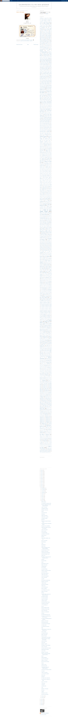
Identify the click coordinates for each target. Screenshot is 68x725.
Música (49, 338)
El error (43, 606)
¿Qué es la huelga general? (48, 29)
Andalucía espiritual (43, 136)
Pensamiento (45, 365)
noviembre (43, 489)
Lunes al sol (42, 320)
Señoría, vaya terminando (45, 611)
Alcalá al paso (44, 132)
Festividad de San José (45, 622)
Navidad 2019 (44, 343)
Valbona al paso (42, 435)
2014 (42, 486)
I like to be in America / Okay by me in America (46, 528)
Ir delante (48, 275)
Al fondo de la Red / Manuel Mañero (46, 108)
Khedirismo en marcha (44, 278)
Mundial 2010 (46, 337)
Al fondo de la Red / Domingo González (46, 81)
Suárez (42, 562)
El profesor (43, 676)
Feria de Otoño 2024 (43, 249)
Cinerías (49, 188)
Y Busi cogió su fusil (45, 574)
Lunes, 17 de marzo (44, 646)
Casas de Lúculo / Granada (47, 173)
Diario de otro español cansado (45, 212)
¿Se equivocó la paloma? (44, 43)
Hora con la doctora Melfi (44, 270)
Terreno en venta (44, 664)
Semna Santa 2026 (48, 407)
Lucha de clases (49, 319)
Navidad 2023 (42, 345)
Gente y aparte (45, 259)
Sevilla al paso (42, 409)
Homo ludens (45, 269)
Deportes (50, 207)
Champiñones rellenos (45, 508)
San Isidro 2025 (46, 390)
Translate (46, 13)
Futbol (45, 256)
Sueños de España (44, 657)
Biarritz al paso (47, 157)
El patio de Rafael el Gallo (45, 607)
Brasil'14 (43, 159)
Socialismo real (43, 411)
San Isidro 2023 (47, 389)
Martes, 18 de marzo (44, 634)
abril (42, 499)
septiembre (43, 492)
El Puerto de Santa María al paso (45, 218)
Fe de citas (47, 240)
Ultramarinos (49, 432)
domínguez (41, 213)
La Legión (43, 670)
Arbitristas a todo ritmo (46, 143)
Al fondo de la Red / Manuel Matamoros (45, 109)
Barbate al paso (48, 151)
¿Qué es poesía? (43, 36)
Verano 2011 (46, 438)
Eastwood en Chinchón (45, 584)
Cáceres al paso (42, 163)
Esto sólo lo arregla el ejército (45, 234)
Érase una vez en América (48, 227)
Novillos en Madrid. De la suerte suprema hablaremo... (46, 505)
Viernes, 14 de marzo (45, 672)
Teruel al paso (50, 424)
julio (42, 495)
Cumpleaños (41, 201)
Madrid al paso (42, 322)
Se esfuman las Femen (45, 596)
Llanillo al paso (50, 295)
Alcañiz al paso (49, 132)
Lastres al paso (48, 293)
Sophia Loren (43, 585)
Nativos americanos (42, 339)
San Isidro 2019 (45, 388)
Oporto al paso (42, 357)
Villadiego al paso (46, 443)
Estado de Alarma (49, 232)
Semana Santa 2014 (43, 400)
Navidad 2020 (50, 343)
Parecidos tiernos (49, 362)
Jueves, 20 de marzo (44, 610)
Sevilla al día (49, 408)
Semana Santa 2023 (45, 405)
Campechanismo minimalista (46, 552)
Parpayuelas (48, 363)
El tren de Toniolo (44, 635)
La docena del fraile (44, 571)
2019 (42, 479)
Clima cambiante (42, 189)
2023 (42, 474)
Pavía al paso (41, 365)
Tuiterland (41, 432)
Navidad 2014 (44, 341)
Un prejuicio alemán (44, 518)
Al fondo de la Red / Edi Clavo (45, 82)
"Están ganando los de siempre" (46, 637)
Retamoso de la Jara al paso (47, 377)
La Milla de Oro (44, 685)
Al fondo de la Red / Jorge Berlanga (44, 100)
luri (44, 320)
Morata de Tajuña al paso (43, 336)
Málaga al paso (45, 324)
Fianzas (43, 662)
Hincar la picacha (47, 264)
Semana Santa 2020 (49, 403)
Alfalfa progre (41, 133)
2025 (42, 471)
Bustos (44, 162)
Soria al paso (45, 412)
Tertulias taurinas (45, 424)
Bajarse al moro (48, 150)
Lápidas (43, 691)
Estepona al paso (50, 233)
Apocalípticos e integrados (43, 141)
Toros (44, 429)
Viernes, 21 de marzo (45, 599)
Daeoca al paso (44, 202)
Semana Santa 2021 (43, 404)
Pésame (45, 367)
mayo (43, 497)
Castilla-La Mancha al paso (46, 185)
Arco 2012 (42, 144)
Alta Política (46, 134)
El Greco (43, 592)
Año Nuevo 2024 (47, 140)
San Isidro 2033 (46, 391)
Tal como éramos (45, 413)
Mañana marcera (44, 535)
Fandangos (49, 239)
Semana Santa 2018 (47, 402)
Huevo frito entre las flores (45, 661)
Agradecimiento (44, 52)
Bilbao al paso (44, 158)
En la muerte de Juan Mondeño (45, 225)
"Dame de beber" (44, 582)
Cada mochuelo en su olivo (48, 163)
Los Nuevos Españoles (43, 316)
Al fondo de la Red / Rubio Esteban (44, 120)
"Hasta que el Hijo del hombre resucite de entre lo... (46, 654)
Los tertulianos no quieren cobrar (46, 503)
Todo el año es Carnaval (44, 427)
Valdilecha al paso (48, 436)
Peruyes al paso (42, 367)
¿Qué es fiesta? (47, 24)
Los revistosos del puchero (46, 317)
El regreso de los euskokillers (46, 525)
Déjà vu (48, 206)
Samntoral (42, 383)
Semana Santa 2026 (42, 407)
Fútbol (48, 256)
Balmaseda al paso (42, 151)
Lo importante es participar (45, 296)
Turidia (46, 432)
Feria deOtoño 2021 (47, 252)
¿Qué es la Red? (45, 31)
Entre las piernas (44, 531)
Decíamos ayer (42, 205)
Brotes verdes (41, 160)
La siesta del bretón (44, 532)
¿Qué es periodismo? (48, 35)
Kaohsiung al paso (49, 277)
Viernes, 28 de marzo (45, 529)
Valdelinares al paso (42, 436)
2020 (42, 45)
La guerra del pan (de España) (46, 623)
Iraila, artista (43, 675)
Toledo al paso (46, 428)
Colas (42, 543)
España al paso (48, 228)
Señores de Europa (44, 641)
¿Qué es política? (48, 36)
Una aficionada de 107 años (45, 549)
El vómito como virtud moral (46, 677)
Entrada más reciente (19, 44)
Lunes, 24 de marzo (44, 577)
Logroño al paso (43, 299)
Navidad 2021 (43, 344)
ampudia (43, 135)
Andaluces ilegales (44, 600)
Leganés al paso (45, 294)
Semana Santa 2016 (45, 401)
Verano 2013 (44, 439)
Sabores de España (44, 381)
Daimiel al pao (49, 202)
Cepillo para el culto (45, 187)
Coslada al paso (44, 196)
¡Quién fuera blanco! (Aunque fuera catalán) (46, 639)
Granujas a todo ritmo (48, 261)
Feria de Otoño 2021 (48, 247)
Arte (44, 145)
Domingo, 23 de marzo (45, 581)
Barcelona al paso (42, 152)
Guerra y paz (46, 263)
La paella (43, 578)
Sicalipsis (47, 409)
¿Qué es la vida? (48, 34)
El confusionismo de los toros (46, 614)
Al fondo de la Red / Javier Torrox (46, 99)
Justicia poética (42, 277)
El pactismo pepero (44, 665)
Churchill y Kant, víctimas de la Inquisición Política (46, 595)
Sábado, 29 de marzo (44, 515)
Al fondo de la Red (45, 55)
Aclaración (48, 50)
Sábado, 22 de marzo (44, 591)
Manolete (43, 325)
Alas (40, 132)
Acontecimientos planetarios (43, 51)
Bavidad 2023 (43, 153)
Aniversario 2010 (47, 138)
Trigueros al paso (48, 430)
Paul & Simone (44, 541)
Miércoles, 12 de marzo (45, 688)
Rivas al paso (47, 379)
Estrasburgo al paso (49, 237)
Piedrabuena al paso (45, 368)
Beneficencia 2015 (49, 156)
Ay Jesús (41, 150)
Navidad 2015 (49, 341)
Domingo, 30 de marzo (45, 509)
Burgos (50, 160)
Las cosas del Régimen (43, 291)
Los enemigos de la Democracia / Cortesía (46, 304)
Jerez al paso (45, 276)
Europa (46, 238)
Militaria (44, 332)
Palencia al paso (42, 359)
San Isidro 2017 (45, 387)
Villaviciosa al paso (43, 445)
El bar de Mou (44, 214)
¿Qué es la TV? (42, 33)
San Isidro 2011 (45, 384)
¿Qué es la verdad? (42, 34)
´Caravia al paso (47, 44)
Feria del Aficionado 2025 (45, 250)
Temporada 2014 (48, 417)
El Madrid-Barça (44, 566)
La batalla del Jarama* (45, 633)
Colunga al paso (49, 190)
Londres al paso (49, 299)
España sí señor (47, 230)
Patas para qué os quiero (48, 364)
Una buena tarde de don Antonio (46, 647)
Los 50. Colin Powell (45, 587)
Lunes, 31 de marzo (44, 507)
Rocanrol (44, 380)
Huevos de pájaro (47, 271)
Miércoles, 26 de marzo (45, 551)
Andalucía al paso (48, 135)
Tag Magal (41, 413)
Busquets (43, 536)
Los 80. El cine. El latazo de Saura (46, 669)
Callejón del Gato (48, 164)
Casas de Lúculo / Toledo (46, 182)
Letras (41, 295)
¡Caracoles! (43, 684)
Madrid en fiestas (45, 323)
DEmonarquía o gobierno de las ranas (44, 207)
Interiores (45, 275)
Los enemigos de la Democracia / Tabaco (45, 312)
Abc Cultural (46, 49)
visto (46, 446)
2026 (42, 470)
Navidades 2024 (46, 346)
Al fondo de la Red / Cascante (47, 73)
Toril (42, 687)
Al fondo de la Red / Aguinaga (46, 57)
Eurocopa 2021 (42, 238)
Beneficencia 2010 (44, 155)
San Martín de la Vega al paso (44, 392)
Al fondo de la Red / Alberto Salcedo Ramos (46, 59)
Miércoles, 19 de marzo (45, 620)
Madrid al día (47, 321)
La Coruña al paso (48, 280)
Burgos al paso (42, 161)
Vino (46, 445)
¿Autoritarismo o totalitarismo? (43, 21)
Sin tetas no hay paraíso (45, 694)
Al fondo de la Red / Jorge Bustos (46, 101)
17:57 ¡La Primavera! (45, 604)
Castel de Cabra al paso (46, 184)
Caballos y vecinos (48, 162)
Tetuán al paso (42, 425)
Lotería (41, 319)
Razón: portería (44, 501)
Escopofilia (42, 228)
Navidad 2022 (48, 344)
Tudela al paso (49, 431)
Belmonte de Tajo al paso (46, 154)
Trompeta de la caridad (43, 431)
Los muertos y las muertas (46, 315)
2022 (42, 475)
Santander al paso (48, 394)
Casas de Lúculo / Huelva (43, 174)
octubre (43, 490)
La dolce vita (46, 281)
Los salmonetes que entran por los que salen (45, 318)
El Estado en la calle (44, 692)
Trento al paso (43, 430)
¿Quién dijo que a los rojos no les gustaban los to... (46, 630)
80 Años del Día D (47, 46)
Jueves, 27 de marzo (44, 540)
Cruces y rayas (42, 198)
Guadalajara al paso (42, 262)
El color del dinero (44, 215)
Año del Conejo (47, 139)
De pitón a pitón (46, 204)
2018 (42, 481)
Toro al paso (41, 429)
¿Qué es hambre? (46, 25)
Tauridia (43, 415)
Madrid (47, 320)
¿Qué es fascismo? (42, 24)
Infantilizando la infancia (45, 649)
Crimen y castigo (43, 197)
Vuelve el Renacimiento (42, 452)
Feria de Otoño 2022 (42, 248)
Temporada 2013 (42, 417)
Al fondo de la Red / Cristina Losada (46, 76)
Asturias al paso (42, 146)
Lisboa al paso (45, 295)
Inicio (28, 44)
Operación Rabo (43, 356)
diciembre (43, 488)
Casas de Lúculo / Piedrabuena (47, 178)
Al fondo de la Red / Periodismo (47, 118)
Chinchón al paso (44, 188)
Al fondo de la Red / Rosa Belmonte (46, 119)
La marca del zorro (44, 512)
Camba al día (42, 165)
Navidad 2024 (48, 345)
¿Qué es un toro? (45, 39)
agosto (43, 493)
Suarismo (43, 559)
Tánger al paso (47, 414)
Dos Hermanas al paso (45, 213)
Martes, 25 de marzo (44, 564)
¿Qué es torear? (42, 37)
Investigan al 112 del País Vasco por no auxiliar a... (46, 616)
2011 (42, 701)
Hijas (42, 627)
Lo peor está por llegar (46, 297)
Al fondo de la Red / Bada (45, 68)
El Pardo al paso (49, 216)
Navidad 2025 (41, 346)
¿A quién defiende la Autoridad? (45, 20)
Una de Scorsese (42, 433)
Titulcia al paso (48, 426)
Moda (47, 333)
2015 (42, 485)
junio (43, 496)
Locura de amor (49, 298)
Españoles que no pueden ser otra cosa (46, 231)
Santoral (42, 396)
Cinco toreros (43, 650)
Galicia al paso (49, 257)
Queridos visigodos (44, 643)
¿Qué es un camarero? (43, 38)
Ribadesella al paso (42, 379)
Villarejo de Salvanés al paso (48, 444)
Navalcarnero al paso (42, 340)
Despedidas (45, 208)
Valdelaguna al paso (48, 435)
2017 (40, 45)
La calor (49, 279)
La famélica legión (48, 283)
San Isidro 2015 (45, 386)
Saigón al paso (44, 382)
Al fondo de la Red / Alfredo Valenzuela (46, 60)
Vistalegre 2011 (42, 446)
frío (48, 253)
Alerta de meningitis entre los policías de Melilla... (46, 548)
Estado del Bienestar (43, 233)
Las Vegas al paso (46, 292)
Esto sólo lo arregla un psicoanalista (44, 235)
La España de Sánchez (48, 282)
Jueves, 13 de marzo (44, 681)
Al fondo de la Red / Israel (47, 93)
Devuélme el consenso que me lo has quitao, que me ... (46, 557)
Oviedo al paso (49, 358)
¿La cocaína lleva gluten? (45, 673)
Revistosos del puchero (43, 378)
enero (43, 697)
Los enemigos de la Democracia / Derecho (46, 305)
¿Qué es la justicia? (44, 30)
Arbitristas (41, 143)
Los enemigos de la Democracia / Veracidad (45, 313)
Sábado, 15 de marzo (44, 660)
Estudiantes (43, 514)
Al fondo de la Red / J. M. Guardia (46, 95)
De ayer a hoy (45, 203)
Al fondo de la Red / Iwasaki (43, 94)
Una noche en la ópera (48, 433)
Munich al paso (45, 338)
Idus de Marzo (45, 273)
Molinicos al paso (44, 334)
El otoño (45, 216)
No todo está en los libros (48, 350)
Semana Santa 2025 (47, 406)
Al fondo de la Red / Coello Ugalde (45, 74)
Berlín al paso (42, 157)
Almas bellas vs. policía (45, 516)
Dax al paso (41, 203)
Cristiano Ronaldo (48, 197)
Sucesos (50, 412)
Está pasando (43, 232)
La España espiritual (42, 283)
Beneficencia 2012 (44, 156)
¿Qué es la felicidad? (46, 28)
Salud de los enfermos (49, 382)
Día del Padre (49, 208)
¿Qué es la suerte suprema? (47, 32)
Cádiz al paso (43, 164)
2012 (42, 700)
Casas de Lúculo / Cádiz (43, 172)
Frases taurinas (45, 253)
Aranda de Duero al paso (47, 142)
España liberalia (42, 230)
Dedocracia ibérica (43, 206)
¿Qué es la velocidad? (48, 33)
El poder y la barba (49, 217)
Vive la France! (43, 448)
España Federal (49, 229)
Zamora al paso (48, 452)
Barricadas (43, 519)
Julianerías (49, 276)
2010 (42, 703)
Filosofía (41, 253)
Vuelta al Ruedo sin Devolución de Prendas (46, 451)
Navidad (47, 340)
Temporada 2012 (47, 416)
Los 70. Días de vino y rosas (46, 589)
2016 (42, 484)
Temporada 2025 (44, 423)
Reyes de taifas (49, 378)
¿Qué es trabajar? (48, 37)
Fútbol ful (41, 257)
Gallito (40, 258)
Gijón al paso (49, 259)
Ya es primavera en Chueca (45, 626)
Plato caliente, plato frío (45, 573)
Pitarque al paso (44, 369)
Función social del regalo (45, 255)
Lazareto (41, 294)
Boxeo (49, 158)
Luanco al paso (44, 319)
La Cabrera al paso (45, 279)
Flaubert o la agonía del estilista (46, 570)
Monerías (49, 334)
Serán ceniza (42, 408)
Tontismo (50, 428)
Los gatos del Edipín (43, 314)
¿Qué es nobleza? (42, 35)
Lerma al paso (50, 294)
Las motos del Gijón (44, 569)
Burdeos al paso (46, 160)
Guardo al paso (49, 262)
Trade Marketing (49, 429)
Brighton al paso (48, 159)
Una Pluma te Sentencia (44, 434)
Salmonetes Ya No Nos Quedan (34, 4)
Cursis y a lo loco (47, 201)
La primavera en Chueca (45, 603)
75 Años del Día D (47, 45)
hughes (41, 272)
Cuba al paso (46, 199)
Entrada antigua (36, 44)
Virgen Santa (50, 445)
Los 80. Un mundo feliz (45, 658)
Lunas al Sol (43, 642)
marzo (43, 500)
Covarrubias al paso (49, 196)
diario (40, 210)
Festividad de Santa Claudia (46, 602)
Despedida (42, 208)
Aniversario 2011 (42, 139)
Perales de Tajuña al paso (48, 366)
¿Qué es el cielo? (46, 22)
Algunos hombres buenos (48, 133)
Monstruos (41, 335)
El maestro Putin (44, 560)
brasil (40, 159)
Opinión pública (48, 356)
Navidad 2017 (46, 342)
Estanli (43, 511)
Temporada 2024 (49, 422)
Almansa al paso (42, 134)
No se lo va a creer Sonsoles (46, 347)
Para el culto (43, 360)
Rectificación (41, 377)
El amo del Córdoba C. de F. (46, 554)
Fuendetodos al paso (44, 254)
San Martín (50, 391)
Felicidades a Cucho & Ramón (46, 645)
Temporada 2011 (42, 416)
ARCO (51, 143)
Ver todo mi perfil (43, 714)
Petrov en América (44, 588)
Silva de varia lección (44, 410)
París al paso (43, 363)
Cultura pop (43, 683)
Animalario (44, 137)
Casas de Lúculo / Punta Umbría (44, 179)
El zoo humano (44, 567)
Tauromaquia (46, 415)
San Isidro (45, 383)
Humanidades (45, 272)
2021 (42, 477)
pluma (47, 369)
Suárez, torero (43, 546)
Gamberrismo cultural (45, 258)
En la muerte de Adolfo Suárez (46, 580)
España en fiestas (42, 229)
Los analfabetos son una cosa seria (44, 300)
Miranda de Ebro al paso (43, 333)
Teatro (50, 415)
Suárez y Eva (43, 555)
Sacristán (43, 613)
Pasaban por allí (42, 364)
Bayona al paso (47, 153)
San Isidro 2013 (45, 385)
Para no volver (46, 361)
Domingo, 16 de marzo (45, 652)
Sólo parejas (47, 411)
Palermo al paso (46, 359)
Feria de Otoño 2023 (49, 248)
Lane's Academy (44, 631)
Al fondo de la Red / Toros (46, 123)
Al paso (48, 131)
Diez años (43, 690)
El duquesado (43, 544)
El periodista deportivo (43, 217)
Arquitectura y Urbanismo (47, 144)
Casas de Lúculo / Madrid (45, 175)
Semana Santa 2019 (42, 403)
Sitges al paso (50, 410)
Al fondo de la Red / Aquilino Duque (46, 63)
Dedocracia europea (49, 205)
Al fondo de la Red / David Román (47, 80)
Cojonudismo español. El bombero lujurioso (45, 668)
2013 (50, 44)
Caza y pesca (44, 186)
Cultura (49, 200)
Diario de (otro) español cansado (46, 210)
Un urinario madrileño (45, 597)
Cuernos (45, 200)
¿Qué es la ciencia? (45, 26)
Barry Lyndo (46, 152)
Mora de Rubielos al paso (47, 335)
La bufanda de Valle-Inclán (45, 533)
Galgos (44, 257)
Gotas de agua (42, 260)
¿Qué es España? (46, 23)
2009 (42, 704)
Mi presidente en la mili (45, 563)
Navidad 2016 (41, 342)
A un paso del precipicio (45, 48)
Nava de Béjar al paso (48, 339)
